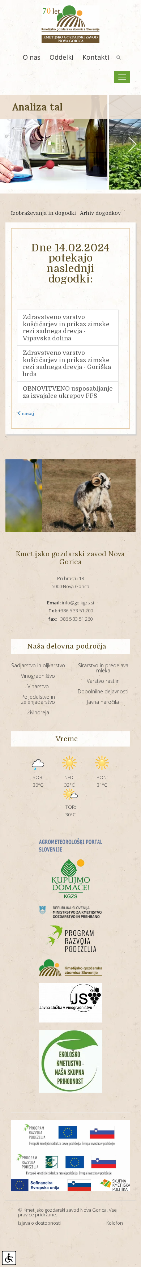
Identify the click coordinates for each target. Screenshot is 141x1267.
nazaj (28, 413)
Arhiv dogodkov (100, 213)
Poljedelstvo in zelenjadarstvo (38, 699)
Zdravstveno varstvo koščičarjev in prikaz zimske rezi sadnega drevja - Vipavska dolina (66, 328)
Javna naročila (103, 701)
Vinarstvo (38, 686)
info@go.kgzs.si (70, 602)
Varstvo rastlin (103, 680)
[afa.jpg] (78, 495)
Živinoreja (38, 712)
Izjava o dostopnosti (39, 1223)
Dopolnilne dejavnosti (103, 691)
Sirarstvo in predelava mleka (103, 668)
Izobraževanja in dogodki (43, 213)
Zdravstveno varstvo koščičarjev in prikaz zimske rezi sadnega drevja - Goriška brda (67, 363)
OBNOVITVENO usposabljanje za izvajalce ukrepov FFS (68, 392)
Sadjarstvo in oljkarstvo (38, 665)
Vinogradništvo (38, 675)
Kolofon (114, 1223)
